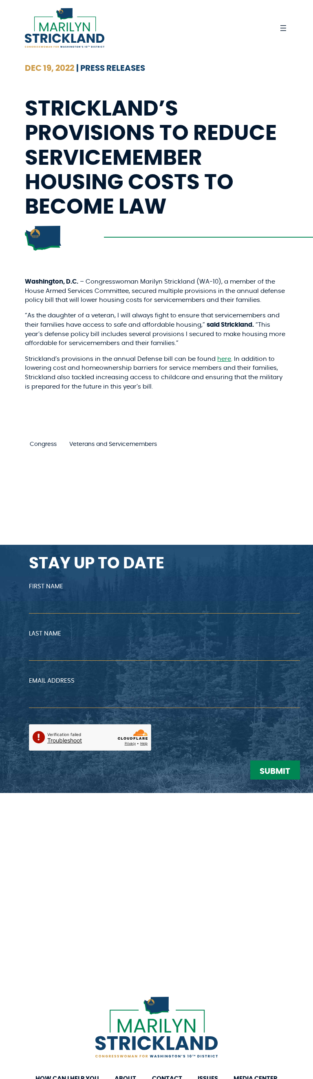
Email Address (52, 681)
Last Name (45, 634)
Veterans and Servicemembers (113, 444)
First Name (46, 586)
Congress (43, 444)
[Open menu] (283, 28)
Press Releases (112, 68)
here (224, 359)
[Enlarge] (207, 1007)
